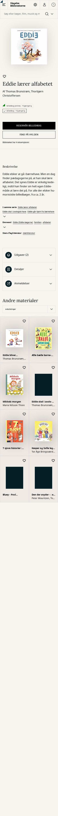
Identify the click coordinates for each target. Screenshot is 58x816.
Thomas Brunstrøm (18, 91)
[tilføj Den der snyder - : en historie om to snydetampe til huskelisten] (53, 461)
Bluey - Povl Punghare (9, 495)
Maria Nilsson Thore (14, 405)
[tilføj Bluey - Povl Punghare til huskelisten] (24, 461)
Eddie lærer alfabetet (27, 207)
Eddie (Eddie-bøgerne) (23, 222)
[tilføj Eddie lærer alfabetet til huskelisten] (4, 76)
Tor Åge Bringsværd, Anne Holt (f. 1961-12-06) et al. (43, 452)
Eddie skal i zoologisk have (14, 211)
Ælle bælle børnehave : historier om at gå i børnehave (42, 356)
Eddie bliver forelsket (9, 356)
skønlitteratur (29, 233)
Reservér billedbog (28, 125)
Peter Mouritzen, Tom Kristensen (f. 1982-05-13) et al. (43, 498)
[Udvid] (4, 216)
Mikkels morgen (12, 401)
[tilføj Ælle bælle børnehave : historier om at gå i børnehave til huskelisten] (53, 321)
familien (37, 222)
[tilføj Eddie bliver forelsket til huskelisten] (24, 321)
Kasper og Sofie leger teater (43, 449)
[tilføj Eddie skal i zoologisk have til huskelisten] (53, 368)
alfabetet (47, 222)
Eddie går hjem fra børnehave (41, 211)
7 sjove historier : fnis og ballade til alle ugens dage (12, 449)
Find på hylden (29, 134)
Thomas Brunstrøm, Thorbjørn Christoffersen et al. (13, 359)
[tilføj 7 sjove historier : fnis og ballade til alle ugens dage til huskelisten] (24, 414)
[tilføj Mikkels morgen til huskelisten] (24, 368)
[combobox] (29, 13)
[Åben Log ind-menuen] (44, 4)
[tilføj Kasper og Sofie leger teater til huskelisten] (53, 414)
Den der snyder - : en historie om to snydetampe (43, 495)
